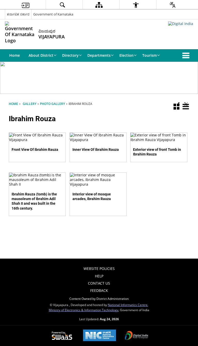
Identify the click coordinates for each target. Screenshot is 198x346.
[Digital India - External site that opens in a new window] (180, 23)
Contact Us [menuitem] (99, 283)
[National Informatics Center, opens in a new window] (99, 336)
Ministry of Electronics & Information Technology (83, 310)
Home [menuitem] (14, 55)
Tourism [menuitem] (149, 55)
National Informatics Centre (127, 305)
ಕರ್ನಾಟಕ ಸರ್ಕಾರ (18, 14)
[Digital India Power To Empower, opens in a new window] (136, 336)
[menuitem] (25, 5)
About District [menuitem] (41, 55)
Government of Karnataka (53, 14)
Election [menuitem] (126, 55)
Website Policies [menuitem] (99, 268)
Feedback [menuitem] (99, 290)
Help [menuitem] (99, 276)
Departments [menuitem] (99, 55)
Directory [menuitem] (70, 55)
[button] (187, 55)
